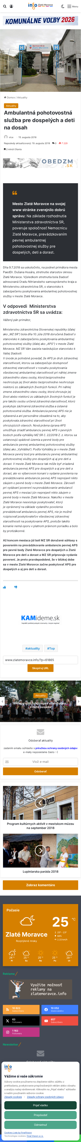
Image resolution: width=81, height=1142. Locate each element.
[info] (40, 6)
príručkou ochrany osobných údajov (56, 748)
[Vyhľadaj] (5, 7)
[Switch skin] (63, 8)
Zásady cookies (13, 1097)
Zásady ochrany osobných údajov (45, 1097)
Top (52, 648)
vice (11, 137)
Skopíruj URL (40, 668)
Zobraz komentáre (40, 885)
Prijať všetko (40, 1105)
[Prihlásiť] (11, 7)
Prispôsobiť (40, 1115)
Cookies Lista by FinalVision (18, 1132)
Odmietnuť (40, 1124)
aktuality (33, 648)
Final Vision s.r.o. (35, 1136)
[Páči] (4, 587)
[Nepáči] (15, 587)
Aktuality (22, 97)
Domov (10, 97)
